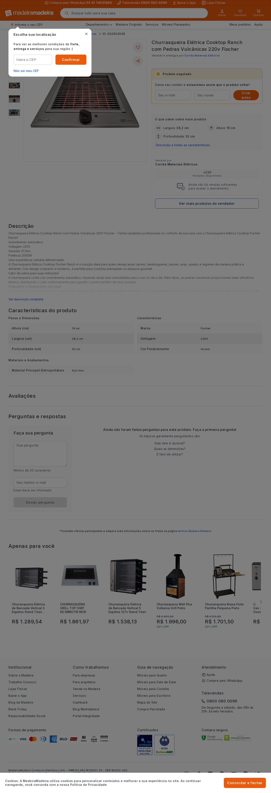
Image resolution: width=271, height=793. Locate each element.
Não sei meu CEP (26, 71)
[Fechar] (86, 33)
